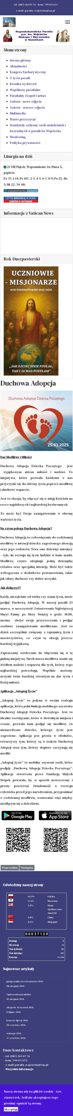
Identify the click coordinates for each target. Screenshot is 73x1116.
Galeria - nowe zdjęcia (26, 101)
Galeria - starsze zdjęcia (27, 107)
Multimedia (18, 113)
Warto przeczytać (23, 119)
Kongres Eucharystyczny (28, 72)
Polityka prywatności (25, 143)
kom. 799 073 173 (47, 4)
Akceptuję (11, 1109)
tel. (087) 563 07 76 (25, 4)
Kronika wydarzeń (23, 84)
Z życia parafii (20, 78)
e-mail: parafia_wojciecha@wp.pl (35, 10)
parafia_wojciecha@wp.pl (31, 1065)
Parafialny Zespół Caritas (28, 95)
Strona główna (20, 60)
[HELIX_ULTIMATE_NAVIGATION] (67, 22)
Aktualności (18, 66)
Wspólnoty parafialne (25, 90)
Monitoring (18, 137)
